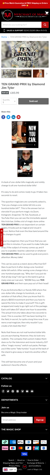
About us (21, 460)
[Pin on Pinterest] (19, 117)
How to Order (33, 460)
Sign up (40, 420)
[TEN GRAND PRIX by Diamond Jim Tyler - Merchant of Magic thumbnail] (8, 73)
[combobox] (21, 25)
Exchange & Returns (35, 463)
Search (11, 460)
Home (4, 37)
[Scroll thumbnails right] (46, 74)
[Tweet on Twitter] (8, 117)
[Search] (45, 25)
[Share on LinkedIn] (13, 117)
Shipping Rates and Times (13, 463)
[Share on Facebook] (3, 117)
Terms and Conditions (32, 466)
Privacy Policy (14, 466)
